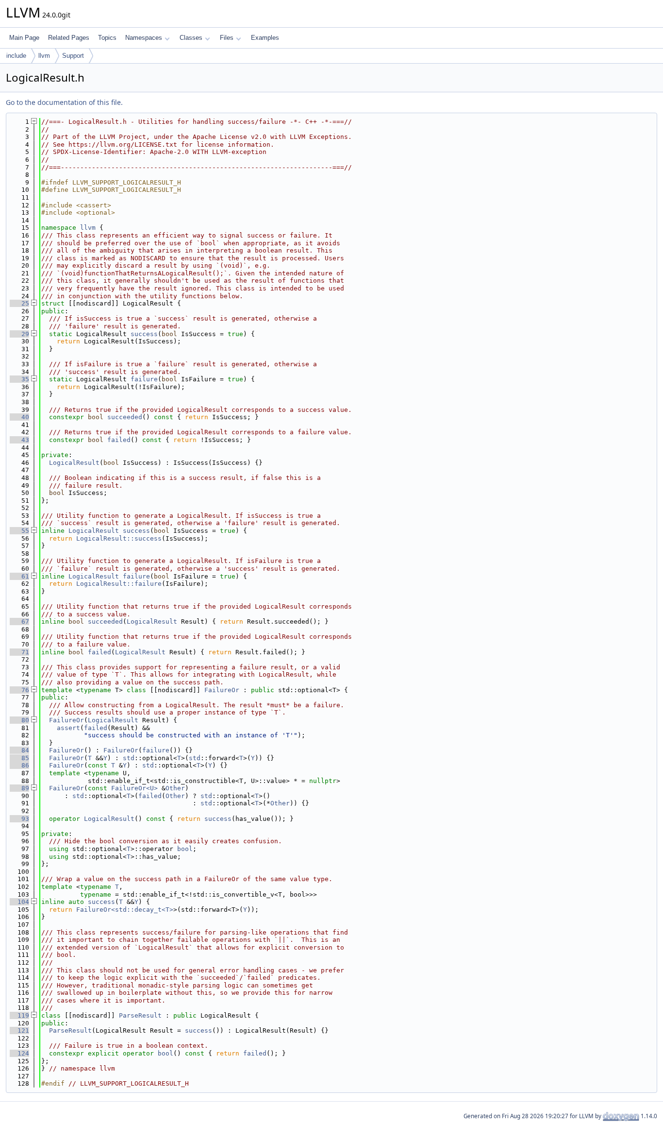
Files (226, 37)
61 (19, 576)
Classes (191, 37)
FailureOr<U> (134, 788)
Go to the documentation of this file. (64, 102)
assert (68, 728)
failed (119, 439)
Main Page (24, 37)
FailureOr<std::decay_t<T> (124, 909)
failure (144, 379)
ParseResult (140, 1015)
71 (19, 652)
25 (19, 303)
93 (19, 818)
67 (19, 621)
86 (19, 765)
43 (19, 439)
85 (19, 758)
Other (175, 788)
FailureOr (221, 690)
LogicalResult (74, 462)
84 (19, 750)
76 (19, 690)
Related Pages (68, 37)
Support (73, 55)
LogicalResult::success (119, 538)
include (16, 55)
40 (19, 417)
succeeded (124, 417)
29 (19, 334)
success (144, 334)
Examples (265, 37)
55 (19, 530)
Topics (107, 37)
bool (185, 848)
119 (19, 1015)
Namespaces (143, 37)
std (128, 758)
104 (19, 901)
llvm (44, 55)
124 (19, 1053)
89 (19, 788)
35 (19, 379)
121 (19, 1030)
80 (19, 720)
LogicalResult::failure (119, 583)
